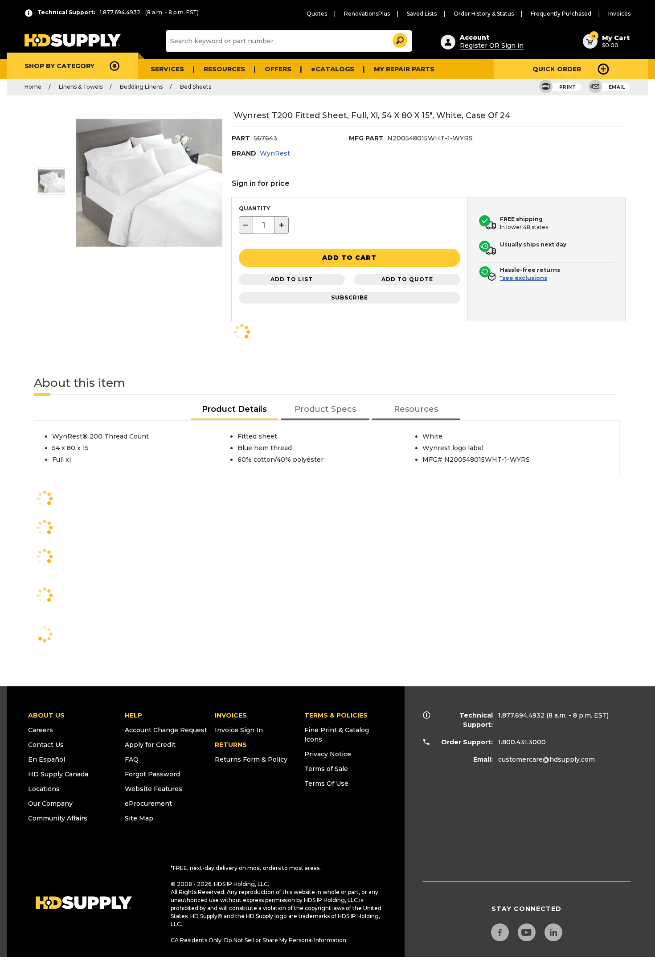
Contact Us (46, 745)
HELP (133, 715)
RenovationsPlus (367, 13)
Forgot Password (152, 774)
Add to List (291, 279)
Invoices (619, 13)
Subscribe (349, 297)
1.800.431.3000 (522, 742)
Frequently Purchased (561, 13)
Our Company (50, 804)
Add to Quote (407, 279)
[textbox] (264, 225)
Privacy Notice (327, 754)
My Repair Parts (404, 69)
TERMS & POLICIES (336, 715)
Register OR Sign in (492, 45)
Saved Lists (422, 13)
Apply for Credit (150, 745)
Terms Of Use (326, 783)
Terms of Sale (326, 769)
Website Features (153, 789)
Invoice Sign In (239, 730)
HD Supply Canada (58, 774)
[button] (399, 39)
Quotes (317, 13)
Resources (224, 69)
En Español (46, 759)
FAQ (132, 759)
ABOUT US (46, 715)
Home (33, 86)
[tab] (235, 409)
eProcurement (148, 804)
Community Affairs (57, 818)
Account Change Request (166, 730)
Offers (278, 69)
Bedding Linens (141, 86)
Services (167, 69)
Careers (40, 730)
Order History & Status (484, 13)
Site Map (139, 818)
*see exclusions (523, 278)
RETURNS (231, 745)
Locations (44, 789)
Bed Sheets (195, 86)
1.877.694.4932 (521, 715)
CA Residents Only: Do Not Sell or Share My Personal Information (258, 940)
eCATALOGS (332, 69)
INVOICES (231, 715)
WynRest (275, 153)
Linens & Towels (80, 86)
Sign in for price (261, 183)
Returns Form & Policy (251, 759)
